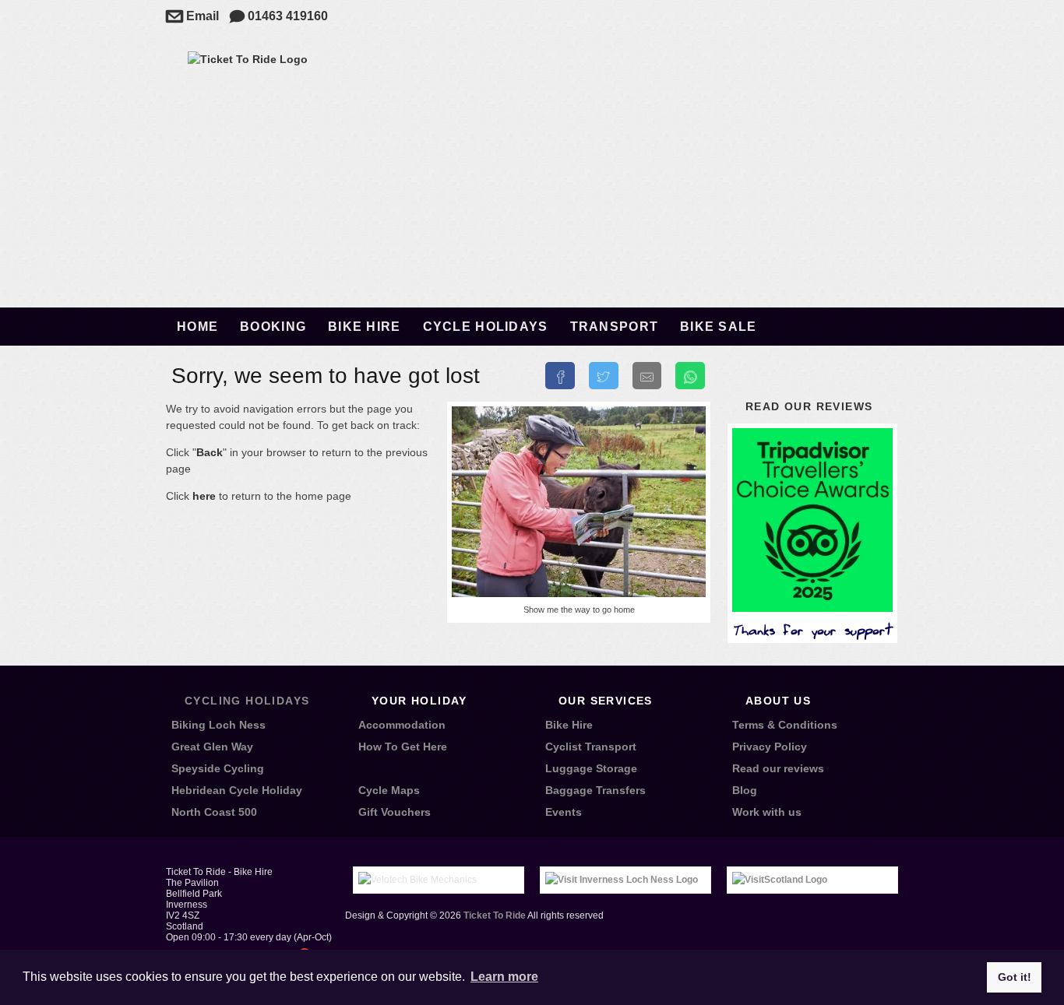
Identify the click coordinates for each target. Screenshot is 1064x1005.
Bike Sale (718, 326)
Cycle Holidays (485, 326)
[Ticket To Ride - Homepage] (248, 59)
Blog (744, 790)
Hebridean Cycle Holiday (236, 790)
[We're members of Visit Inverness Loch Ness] (621, 879)
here (204, 496)
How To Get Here (402, 746)
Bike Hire (364, 326)
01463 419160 (279, 16)
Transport (614, 326)
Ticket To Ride (494, 915)
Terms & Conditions (784, 725)
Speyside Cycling (217, 768)
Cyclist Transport (590, 746)
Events (563, 812)
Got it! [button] (1014, 977)
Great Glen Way (212, 746)
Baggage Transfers (595, 790)
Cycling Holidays (247, 700)
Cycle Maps (389, 790)
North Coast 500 (214, 812)
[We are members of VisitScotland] (779, 879)
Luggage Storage (591, 768)
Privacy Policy (769, 746)
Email (192, 16)
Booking (273, 326)
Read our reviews (808, 406)
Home (197, 326)
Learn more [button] (504, 976)
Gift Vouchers (394, 812)
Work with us (767, 812)
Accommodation (402, 725)
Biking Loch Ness (218, 725)
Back (209, 452)
